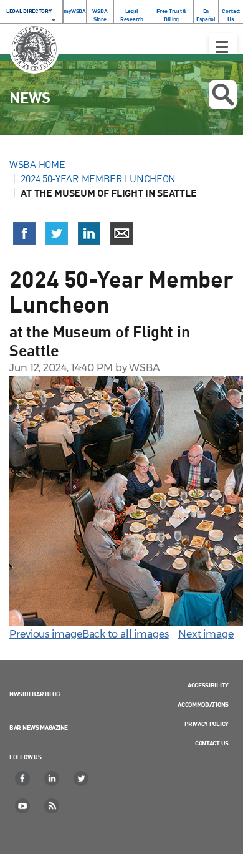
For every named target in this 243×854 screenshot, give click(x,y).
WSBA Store (99, 14)
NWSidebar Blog (34, 693)
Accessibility (208, 685)
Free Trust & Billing (171, 14)
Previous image (45, 634)
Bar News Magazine (38, 727)
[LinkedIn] (52, 778)
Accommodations (203, 704)
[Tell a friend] (121, 233)
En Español (206, 14)
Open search (223, 94)
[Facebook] (23, 778)
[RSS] (52, 806)
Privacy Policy (206, 723)
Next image (206, 634)
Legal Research (131, 14)
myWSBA (74, 10)
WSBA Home (37, 164)
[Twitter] (81, 778)
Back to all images (125, 634)
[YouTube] (23, 806)
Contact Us (231, 14)
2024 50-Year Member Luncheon (98, 178)
